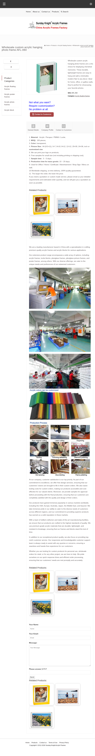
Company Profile (47, 130)
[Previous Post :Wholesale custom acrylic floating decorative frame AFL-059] (11, 61)
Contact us (46, 12)
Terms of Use (53, 743)
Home (28, 12)
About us (36, 12)
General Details (33, 130)
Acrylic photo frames (9, 103)
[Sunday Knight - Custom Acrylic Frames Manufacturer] (47, 30)
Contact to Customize (43, 114)
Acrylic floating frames (82, 96)
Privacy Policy (64, 743)
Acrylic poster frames (9, 95)
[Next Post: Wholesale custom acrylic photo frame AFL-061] (11, 67)
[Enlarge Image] (46, 60)
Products (55, 12)
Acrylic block (9, 110)
